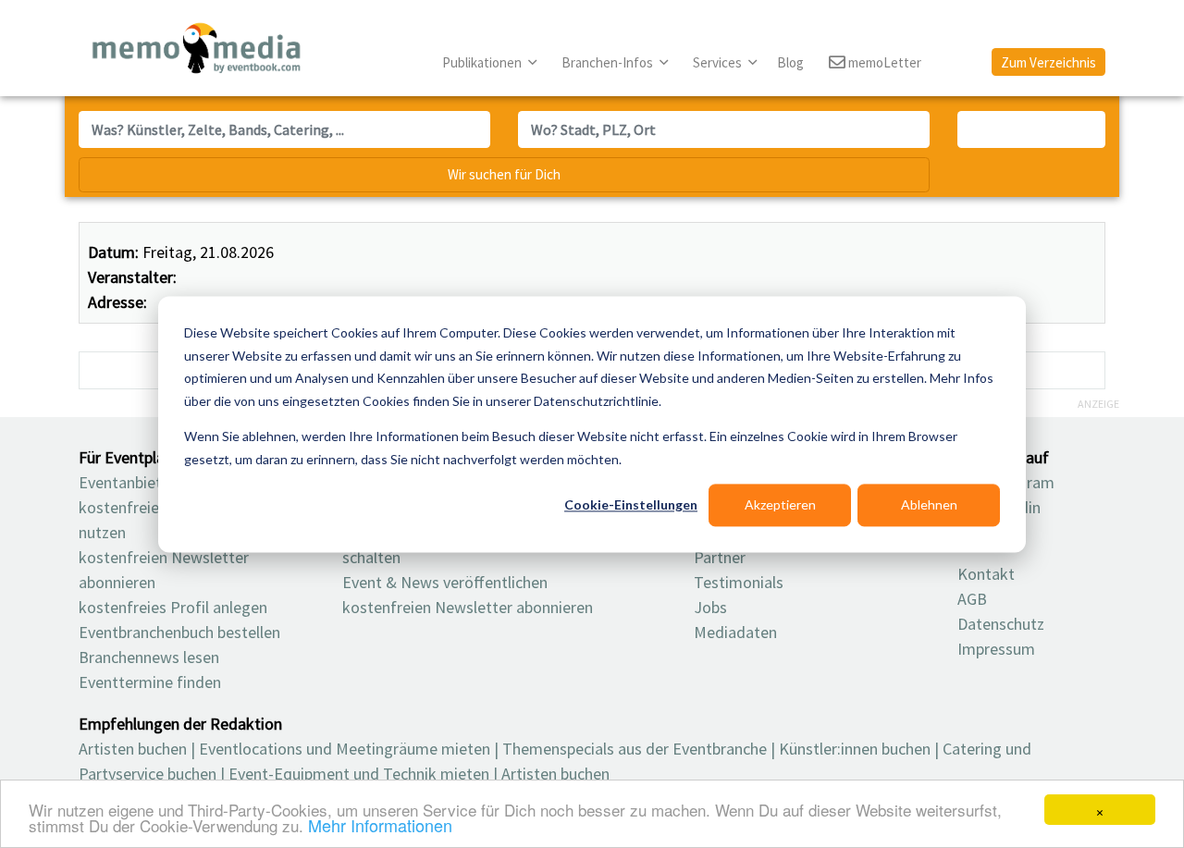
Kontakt (986, 573)
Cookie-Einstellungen (630, 504)
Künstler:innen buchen (855, 748)
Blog (790, 62)
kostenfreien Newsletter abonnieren (467, 607)
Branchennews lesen (149, 657)
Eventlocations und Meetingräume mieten (344, 748)
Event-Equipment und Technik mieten (358, 773)
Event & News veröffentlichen (445, 582)
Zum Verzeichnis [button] (1048, 62)
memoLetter (883, 62)
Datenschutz (1000, 623)
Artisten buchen (133, 748)
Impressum (996, 648)
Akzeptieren (780, 504)
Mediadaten (735, 632)
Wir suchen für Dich (504, 174)
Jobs (710, 607)
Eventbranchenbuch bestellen (179, 632)
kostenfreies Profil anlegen (173, 607)
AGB (972, 598)
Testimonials (738, 582)
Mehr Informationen (380, 825)
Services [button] (719, 62)
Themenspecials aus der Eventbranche (634, 748)
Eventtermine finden (150, 682)
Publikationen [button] (483, 62)
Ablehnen (929, 504)
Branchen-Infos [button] (608, 62)
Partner (720, 557)
